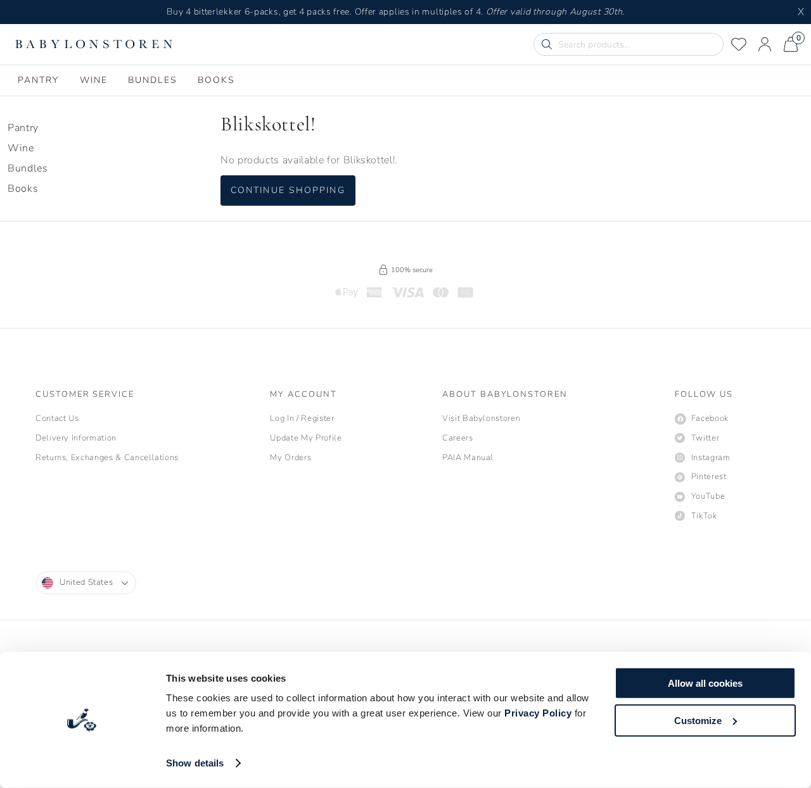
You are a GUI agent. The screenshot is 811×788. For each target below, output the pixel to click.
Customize (698, 720)
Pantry (23, 128)
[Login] (765, 44)
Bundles (28, 168)
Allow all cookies (705, 683)
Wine (21, 148)
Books (23, 189)
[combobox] (86, 583)
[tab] (39, 80)
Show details (195, 763)
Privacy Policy (538, 713)
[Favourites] (739, 44)
